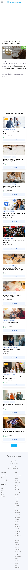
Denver (16, 498)
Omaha (16, 537)
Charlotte (17, 485)
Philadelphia (17, 540)
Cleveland (17, 491)
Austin (16, 478)
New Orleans (18, 530)
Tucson (16, 563)
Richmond (17, 547)
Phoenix (16, 542)
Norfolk (16, 533)
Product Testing (4, 480)
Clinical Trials (4, 475)
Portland (17, 544)
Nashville (17, 528)
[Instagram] (15, 466)
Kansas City (17, 514)
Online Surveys (4, 479)
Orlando (16, 539)
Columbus (17, 494)
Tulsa (16, 565)
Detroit (16, 501)
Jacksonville (17, 512)
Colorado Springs (18, 492)
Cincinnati (17, 489)
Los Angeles (17, 517)
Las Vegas (17, 516)
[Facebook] (10, 466)
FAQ (2, 488)
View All (14, 445)
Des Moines (17, 500)
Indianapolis (17, 510)
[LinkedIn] (17, 466)
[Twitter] (13, 466)
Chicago (16, 487)
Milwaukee (17, 524)
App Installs (3, 477)
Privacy (2, 492)
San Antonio (17, 553)
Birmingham (17, 482)
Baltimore (17, 480)
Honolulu (17, 507)
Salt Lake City (18, 551)
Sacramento (17, 549)
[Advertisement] (14, 21)
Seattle (16, 558)
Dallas (16, 496)
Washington (17, 567)
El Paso (16, 503)
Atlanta (16, 477)
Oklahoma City (18, 535)
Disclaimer (3, 496)
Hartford (17, 505)
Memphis (17, 521)
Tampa (16, 562)
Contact (2, 490)
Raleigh (16, 546)
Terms (2, 494)
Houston (17, 508)
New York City (18, 531)
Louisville (17, 519)
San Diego (17, 554)
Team (2, 486)
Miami (16, 523)
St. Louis (17, 560)
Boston (16, 484)
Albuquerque (18, 475)
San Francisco (18, 556)
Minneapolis (17, 526)
